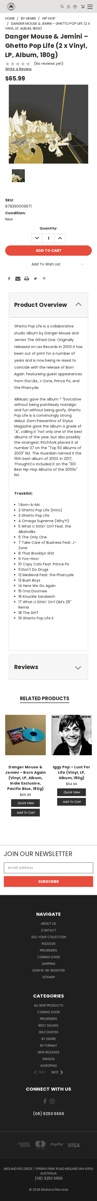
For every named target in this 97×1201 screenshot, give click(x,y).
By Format (48, 1045)
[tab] (48, 304)
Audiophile (48, 1065)
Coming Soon (48, 957)
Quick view (25, 803)
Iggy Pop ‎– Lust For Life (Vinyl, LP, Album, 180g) (72, 772)
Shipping (48, 964)
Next (91, 741)
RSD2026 (49, 943)
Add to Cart (25, 812)
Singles (48, 1059)
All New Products (48, 1005)
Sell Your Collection (48, 937)
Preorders (48, 950)
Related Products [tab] (44, 698)
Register (57, 970)
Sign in (38, 970)
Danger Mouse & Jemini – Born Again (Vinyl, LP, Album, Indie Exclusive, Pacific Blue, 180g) (25, 777)
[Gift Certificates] (75, 6)
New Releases (48, 1052)
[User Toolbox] (68, 6)
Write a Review (18, 69)
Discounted (48, 1032)
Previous (6, 741)
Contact (48, 930)
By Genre (48, 1039)
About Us (48, 923)
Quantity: (48, 228)
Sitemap (48, 977)
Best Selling (48, 1025)
